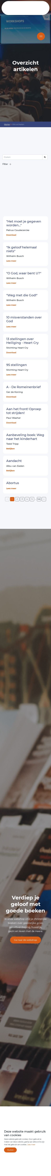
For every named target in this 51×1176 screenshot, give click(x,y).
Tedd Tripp (12, 444)
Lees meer (11, 261)
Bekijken (10, 448)
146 (38, 499)
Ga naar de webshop (25, 940)
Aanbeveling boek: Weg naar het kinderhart (25, 437)
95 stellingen (16, 365)
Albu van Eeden (15, 466)
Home (7, 124)
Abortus (12, 483)
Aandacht (14, 461)
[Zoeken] (44, 157)
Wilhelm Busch (15, 256)
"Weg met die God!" (21, 295)
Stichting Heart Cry (17, 370)
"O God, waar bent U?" (23, 273)
